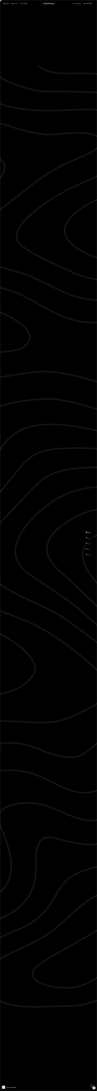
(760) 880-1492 (87, 3)
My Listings (24, 3)
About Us (14, 3)
